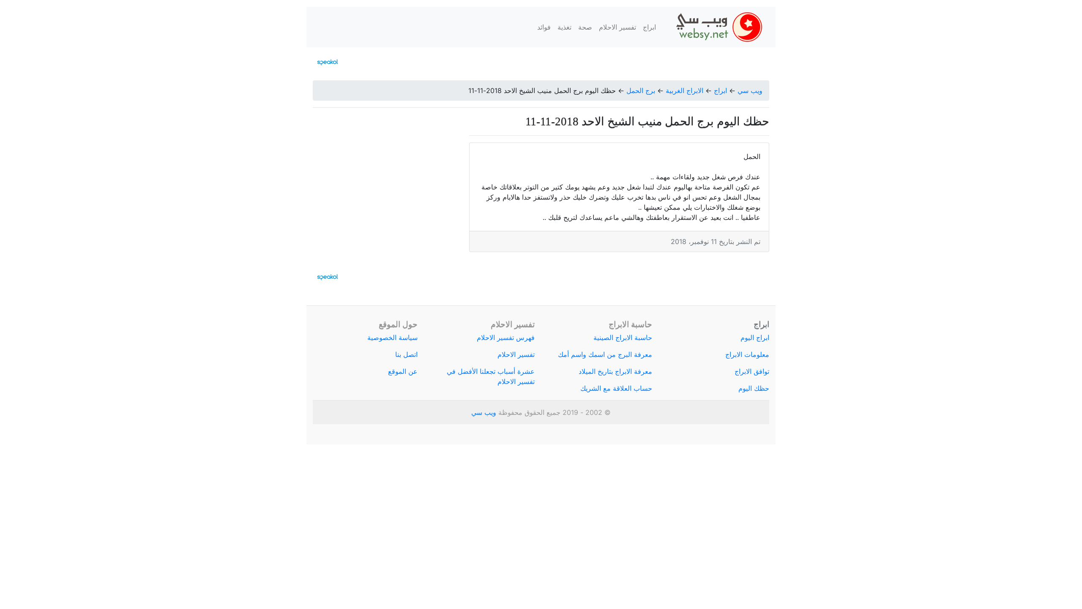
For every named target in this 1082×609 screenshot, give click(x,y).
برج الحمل (640, 90)
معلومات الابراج (747, 354)
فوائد (544, 27)
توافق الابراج (752, 371)
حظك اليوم (753, 388)
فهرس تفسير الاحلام (506, 337)
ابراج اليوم (754, 337)
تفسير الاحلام (617, 27)
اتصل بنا (406, 354)
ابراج (649, 27)
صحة (585, 27)
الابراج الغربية (684, 90)
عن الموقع (403, 371)
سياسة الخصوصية (392, 337)
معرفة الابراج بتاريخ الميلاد (615, 371)
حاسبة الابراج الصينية (622, 337)
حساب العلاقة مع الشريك (616, 388)
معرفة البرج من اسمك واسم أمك (605, 354)
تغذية (564, 27)
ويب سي (750, 90)
